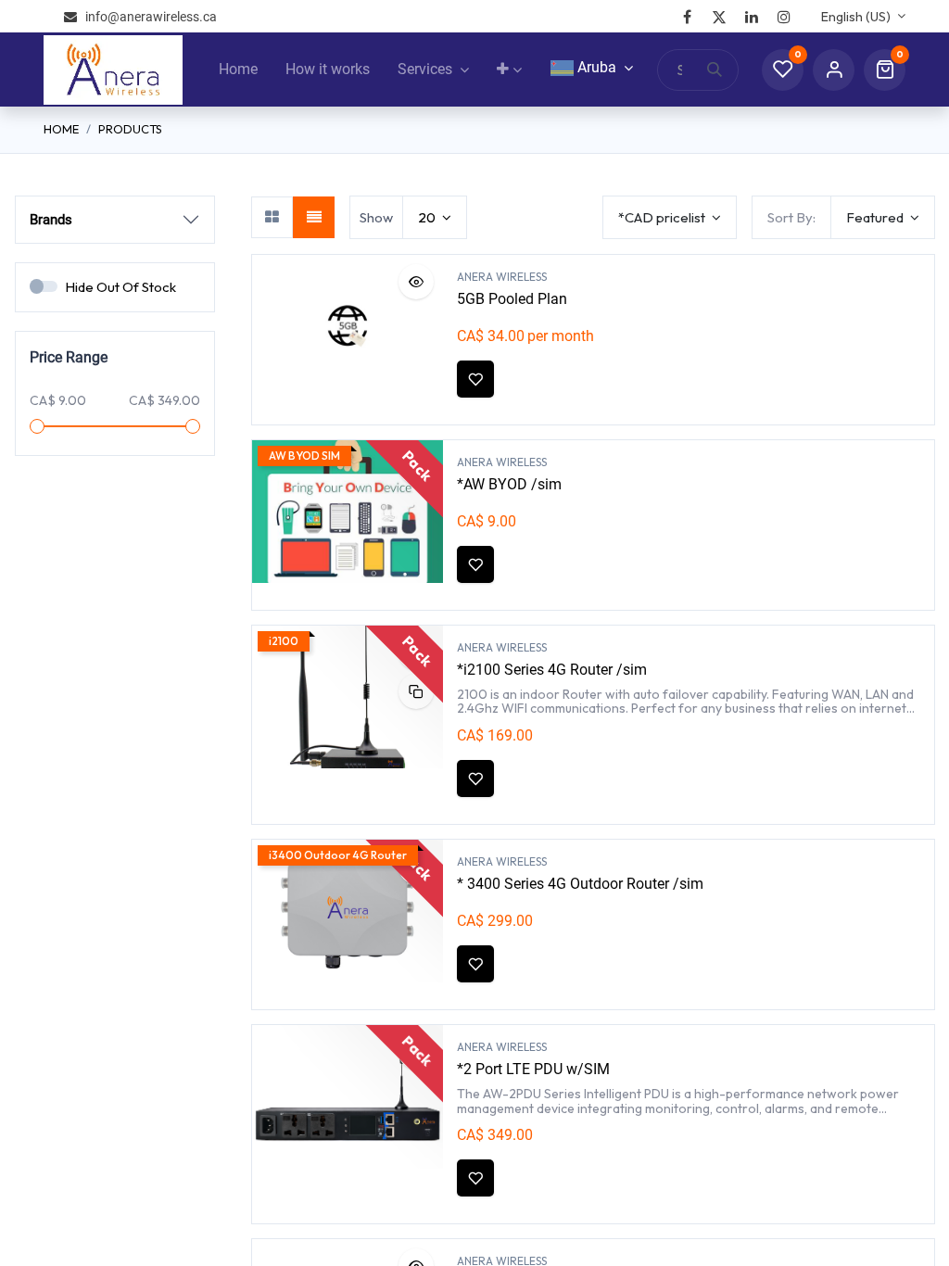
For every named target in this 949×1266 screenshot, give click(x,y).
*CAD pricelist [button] (663, 217)
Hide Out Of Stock (120, 287)
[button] (882, 217)
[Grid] (272, 217)
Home (61, 128)
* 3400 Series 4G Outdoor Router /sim (580, 884)
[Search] (722, 70)
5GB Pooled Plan (512, 299)
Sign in (833, 70)
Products (130, 128)
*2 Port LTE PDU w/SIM (533, 1069)
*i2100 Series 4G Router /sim (552, 669)
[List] (314, 217)
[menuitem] (238, 69)
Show (376, 217)
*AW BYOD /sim (509, 484)
